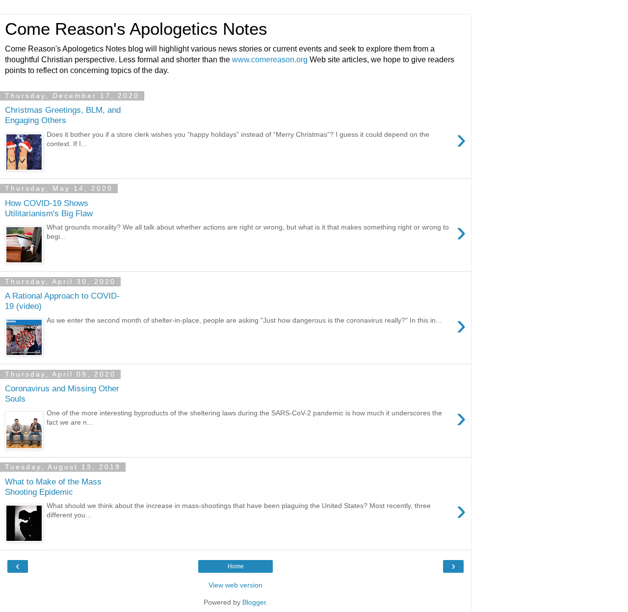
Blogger (254, 602)
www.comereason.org (270, 59)
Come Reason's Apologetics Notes (136, 29)
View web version (235, 585)
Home (236, 566)
